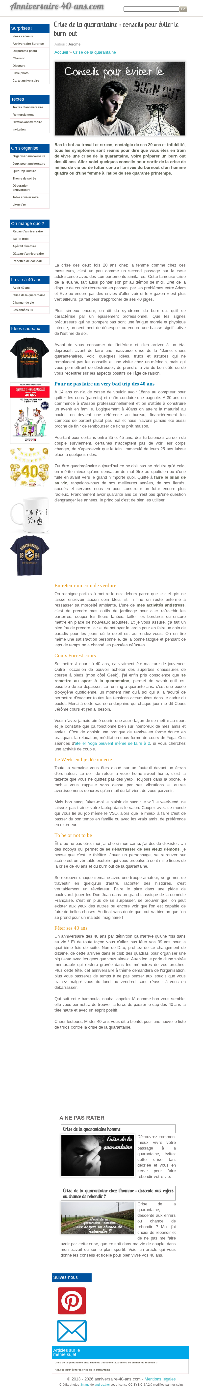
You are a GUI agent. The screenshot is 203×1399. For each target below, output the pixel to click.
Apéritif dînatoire (24, 246)
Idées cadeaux (23, 36)
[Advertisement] (121, 216)
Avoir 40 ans (21, 288)
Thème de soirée (24, 178)
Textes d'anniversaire (28, 107)
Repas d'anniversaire (28, 231)
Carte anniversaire (26, 80)
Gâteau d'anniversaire (28, 253)
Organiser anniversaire (29, 156)
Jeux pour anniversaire (29, 163)
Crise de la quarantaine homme (92, 1129)
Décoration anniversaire (21, 188)
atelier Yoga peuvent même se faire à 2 (112, 743)
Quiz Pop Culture (24, 171)
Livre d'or (19, 204)
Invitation (19, 129)
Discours (19, 66)
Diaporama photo (25, 51)
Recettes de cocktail (27, 261)
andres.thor (102, 1384)
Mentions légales (160, 1379)
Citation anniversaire (27, 122)
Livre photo (20, 73)
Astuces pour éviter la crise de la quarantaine (82, 1369)
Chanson (19, 58)
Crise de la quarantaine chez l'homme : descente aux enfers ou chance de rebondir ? (118, 1193)
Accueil (61, 52)
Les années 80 (23, 310)
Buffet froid (20, 239)
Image (85, 1384)
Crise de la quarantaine (29, 295)
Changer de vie (23, 302)
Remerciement (23, 114)
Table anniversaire (26, 197)
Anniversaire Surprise (28, 43)
